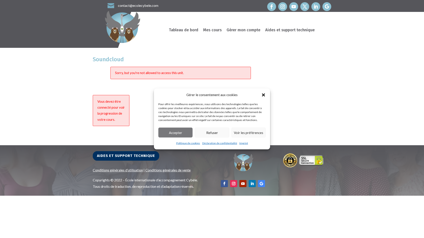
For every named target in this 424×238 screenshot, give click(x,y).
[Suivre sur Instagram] (282, 6)
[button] (263, 95)
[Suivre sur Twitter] (304, 6)
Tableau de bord (183, 30)
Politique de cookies (188, 143)
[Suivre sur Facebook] (271, 6)
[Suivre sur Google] (326, 6)
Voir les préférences (248, 133)
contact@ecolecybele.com (138, 5)
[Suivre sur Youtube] (293, 6)
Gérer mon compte (243, 30)
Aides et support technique (290, 30)
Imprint (243, 143)
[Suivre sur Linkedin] (315, 6)
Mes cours (212, 30)
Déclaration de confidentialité (219, 143)
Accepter (175, 133)
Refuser (212, 133)
